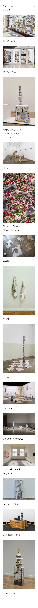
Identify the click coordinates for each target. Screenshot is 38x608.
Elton (6, 168)
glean (6, 260)
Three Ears (9, 40)
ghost (6, 318)
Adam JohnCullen (9, 8)
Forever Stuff (10, 593)
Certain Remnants (13, 438)
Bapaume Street (12, 504)
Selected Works (11, 534)
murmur (7, 408)
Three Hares (9, 71)
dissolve (7, 377)
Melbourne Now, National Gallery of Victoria (13, 133)
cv (34, 6)
